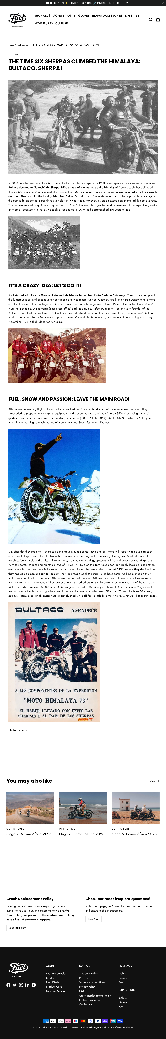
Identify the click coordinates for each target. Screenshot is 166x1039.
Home (11, 44)
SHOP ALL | (42, 16)
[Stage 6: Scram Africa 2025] (83, 808)
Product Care (54, 987)
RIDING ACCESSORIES (107, 16)
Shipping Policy (88, 973)
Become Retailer (56, 991)
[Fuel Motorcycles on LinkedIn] (27, 985)
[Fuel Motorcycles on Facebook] (8, 985)
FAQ (81, 991)
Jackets (123, 973)
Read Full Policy (17, 928)
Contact (50, 978)
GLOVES (84, 16)
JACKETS (58, 16)
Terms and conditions (92, 982)
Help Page (93, 919)
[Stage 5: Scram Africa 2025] (136, 808)
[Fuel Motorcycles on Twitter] (15, 985)
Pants (122, 982)
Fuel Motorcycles (56, 973)
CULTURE (61, 23)
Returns (83, 978)
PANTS (71, 16)
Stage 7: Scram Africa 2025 (28, 833)
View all (155, 781)
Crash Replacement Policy (95, 996)
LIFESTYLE (132, 16)
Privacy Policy (87, 987)
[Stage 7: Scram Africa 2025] (30, 808)
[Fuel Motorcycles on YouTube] (34, 985)
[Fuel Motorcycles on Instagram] (21, 985)
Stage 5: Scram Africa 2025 (134, 833)
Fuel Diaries (22, 44)
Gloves (123, 978)
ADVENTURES (43, 23)
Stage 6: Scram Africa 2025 (81, 833)
